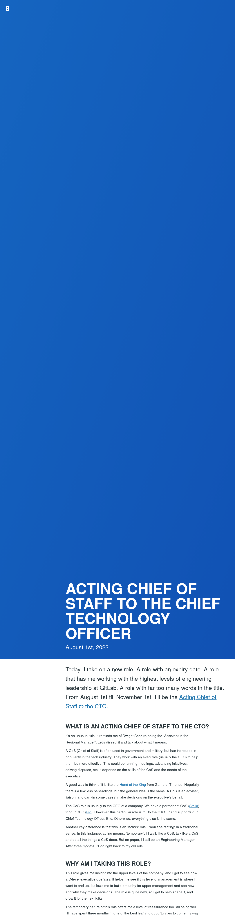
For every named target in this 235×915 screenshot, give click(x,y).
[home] (7, 8)
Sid (88, 811)
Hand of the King (133, 784)
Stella (193, 805)
